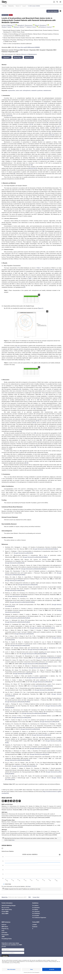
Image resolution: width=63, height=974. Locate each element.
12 (60, 122)
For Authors (35, 905)
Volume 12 (18, 6)
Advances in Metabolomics (28, 54)
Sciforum (4, 924)
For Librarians (36, 911)
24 (44, 159)
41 (29, 399)
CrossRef (45, 549)
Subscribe (5, 956)
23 (42, 159)
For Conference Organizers (39, 917)
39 (24, 276)
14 (32, 124)
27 (49, 159)
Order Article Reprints (52, 11)
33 (36, 168)
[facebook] (11, 801)
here (13, 840)
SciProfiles (4, 932)
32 (34, 168)
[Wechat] (14, 801)
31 (32, 168)
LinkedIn (34, 924)
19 (18, 131)
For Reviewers (36, 907)
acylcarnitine (11, 90)
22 (53, 135)
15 (60, 124)
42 (38, 399)
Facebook (34, 926)
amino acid (19, 90)
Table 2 (18, 347)
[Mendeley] (20, 801)
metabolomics (47, 90)
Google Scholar (37, 549)
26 (47, 159)
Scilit (50, 549)
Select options (6, 949)
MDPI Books (5, 926)
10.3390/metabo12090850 (34, 6)
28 (31, 164)
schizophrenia (27, 90)
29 (29, 168)
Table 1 (39, 268)
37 (53, 269)
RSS (29, 897)
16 (57, 128)
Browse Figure (17, 57)
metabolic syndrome (37, 90)
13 (30, 124)
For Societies (35, 915)
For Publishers (36, 913)
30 (31, 168)
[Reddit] (17, 801)
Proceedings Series (7, 938)
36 (51, 269)
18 (56, 129)
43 (34, 408)
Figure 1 (40, 308)
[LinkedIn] (8, 801)
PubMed (55, 549)
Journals (4, 6)
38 (10, 275)
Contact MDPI (5, 911)
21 (52, 135)
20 (50, 133)
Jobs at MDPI (5, 913)
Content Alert (36, 897)
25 (46, 159)
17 (58, 128)
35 (8, 255)
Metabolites (11, 6)
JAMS (3, 936)
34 (57, 209)
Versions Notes (29, 57)
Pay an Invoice (5, 907)
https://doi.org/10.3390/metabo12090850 (28, 47)
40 (46, 394)
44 (27, 463)
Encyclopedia (5, 934)
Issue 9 (24, 6)
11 (11, 115)
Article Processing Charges (9, 905)
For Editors (35, 909)
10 (9, 115)
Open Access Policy (7, 909)
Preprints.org (5, 928)
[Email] (3, 801)
